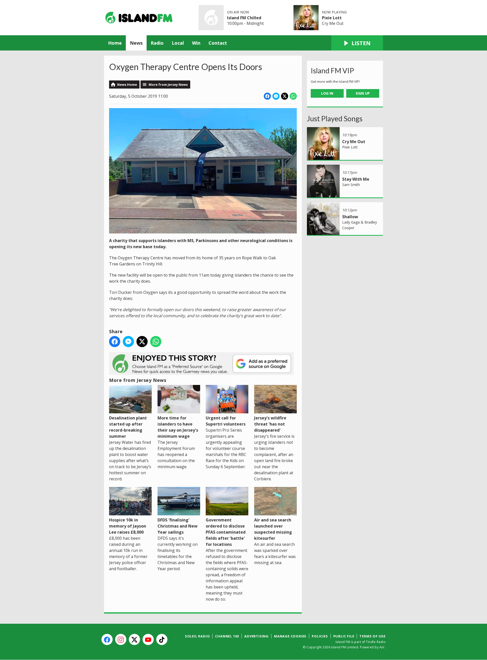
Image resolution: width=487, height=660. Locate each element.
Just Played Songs (334, 118)
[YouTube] (148, 639)
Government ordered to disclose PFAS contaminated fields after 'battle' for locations (226, 532)
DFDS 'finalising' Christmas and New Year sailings (178, 526)
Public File (343, 636)
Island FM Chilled (244, 17)
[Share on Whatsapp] (293, 96)
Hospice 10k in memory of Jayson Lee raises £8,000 (127, 526)
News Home (127, 84)
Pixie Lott (332, 17)
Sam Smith (351, 184)
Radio (157, 43)
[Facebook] (107, 639)
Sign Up (363, 93)
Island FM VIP (332, 70)
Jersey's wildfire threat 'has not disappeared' (270, 424)
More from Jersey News (168, 84)
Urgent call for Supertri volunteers (226, 421)
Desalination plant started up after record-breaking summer (128, 427)
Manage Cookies (290, 636)
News (136, 43)
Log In (327, 93)
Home (115, 43)
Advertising (256, 636)
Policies (320, 636)
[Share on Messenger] (276, 96)
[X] (134, 639)
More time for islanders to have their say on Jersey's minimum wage (178, 427)
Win (196, 43)
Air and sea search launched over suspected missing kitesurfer (273, 529)
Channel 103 (227, 636)
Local (178, 43)
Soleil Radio (197, 636)
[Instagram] (120, 639)
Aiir (382, 647)
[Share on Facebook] (267, 96)
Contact (217, 43)
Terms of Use (372, 636)
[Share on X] (284, 96)
